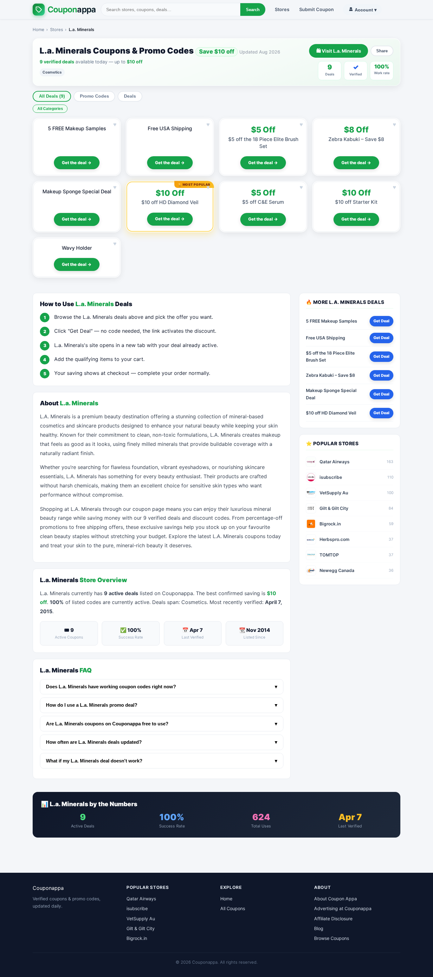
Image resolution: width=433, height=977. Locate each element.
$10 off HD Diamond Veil (169, 202)
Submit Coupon (316, 9)
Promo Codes (94, 96)
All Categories (50, 108)
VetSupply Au (140, 918)
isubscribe (137, 908)
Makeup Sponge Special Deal (76, 192)
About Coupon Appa (335, 898)
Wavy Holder (77, 248)
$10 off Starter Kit (356, 202)
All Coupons (232, 908)
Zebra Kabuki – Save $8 (356, 139)
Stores (282, 9)
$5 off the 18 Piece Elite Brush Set (330, 356)
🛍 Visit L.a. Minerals (338, 51)
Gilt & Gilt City (140, 928)
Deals (130, 96)
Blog (318, 928)
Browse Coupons (331, 938)
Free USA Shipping (170, 128)
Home (38, 29)
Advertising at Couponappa (343, 908)
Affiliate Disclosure (333, 918)
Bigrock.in (136, 938)
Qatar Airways (141, 898)
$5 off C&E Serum (263, 202)
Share (382, 50)
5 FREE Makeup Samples (77, 128)
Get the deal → (77, 162)
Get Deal (381, 320)
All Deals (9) (52, 96)
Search (253, 9)
